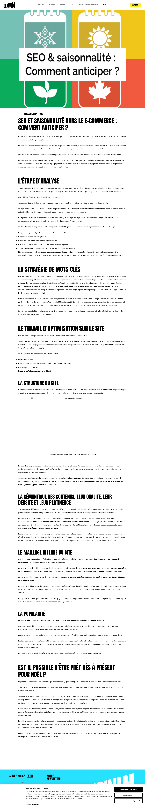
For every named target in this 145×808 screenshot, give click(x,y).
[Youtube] (28, 776)
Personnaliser (127, 795)
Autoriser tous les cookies (128, 789)
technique (106, 696)
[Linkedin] (31, 776)
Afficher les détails (32, 804)
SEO (41, 114)
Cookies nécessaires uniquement (128, 801)
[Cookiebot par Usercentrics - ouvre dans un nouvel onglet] (12, 804)
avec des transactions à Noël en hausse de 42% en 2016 (98, 145)
